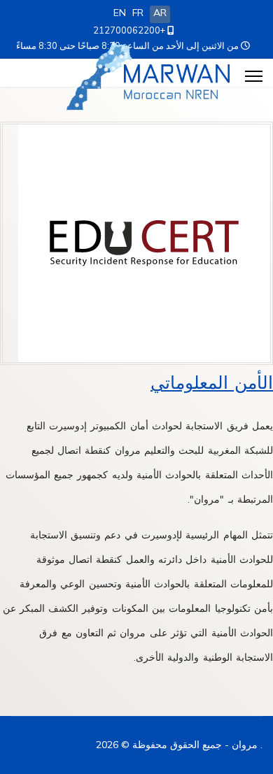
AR (160, 12)
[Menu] (253, 76)
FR (138, 12)
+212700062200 (129, 30)
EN (119, 12)
